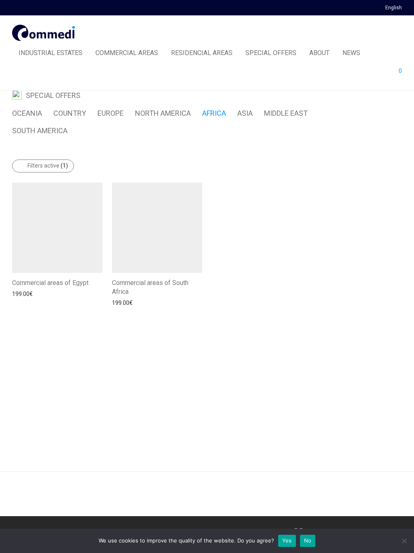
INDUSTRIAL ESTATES (50, 53)
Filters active (47, 165)
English (393, 8)
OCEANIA (27, 113)
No (308, 540)
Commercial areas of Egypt (50, 283)
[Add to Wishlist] (98, 282)
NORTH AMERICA (163, 113)
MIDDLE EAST (286, 113)
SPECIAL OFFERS (270, 53)
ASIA (245, 113)
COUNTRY (69, 113)
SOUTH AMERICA (40, 130)
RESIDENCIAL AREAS (201, 53)
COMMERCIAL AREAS (126, 53)
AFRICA (214, 113)
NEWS (351, 53)
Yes (287, 540)
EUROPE (110, 113)
